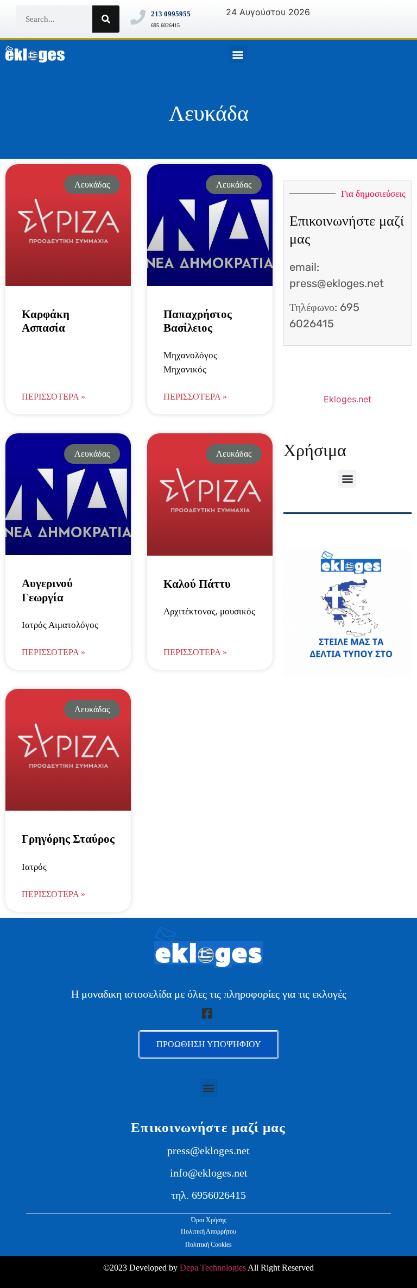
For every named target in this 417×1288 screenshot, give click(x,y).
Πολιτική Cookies (208, 1244)
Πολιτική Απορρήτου (208, 1231)
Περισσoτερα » (53, 396)
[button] (238, 54)
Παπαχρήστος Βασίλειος (197, 321)
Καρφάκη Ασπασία (46, 321)
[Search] (105, 19)
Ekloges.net (347, 399)
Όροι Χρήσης (208, 1220)
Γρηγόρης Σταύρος (68, 838)
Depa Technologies (213, 1267)
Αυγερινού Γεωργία (47, 590)
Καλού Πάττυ (197, 583)
